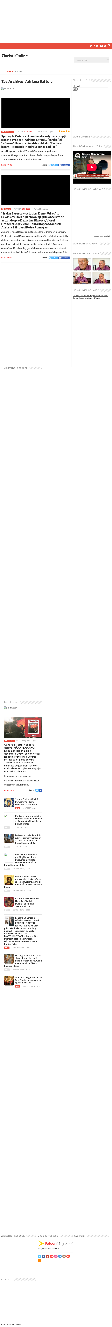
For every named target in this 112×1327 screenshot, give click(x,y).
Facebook (65, 165)
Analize (10, 741)
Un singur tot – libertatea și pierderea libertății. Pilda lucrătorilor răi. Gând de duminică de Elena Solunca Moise (23, 960)
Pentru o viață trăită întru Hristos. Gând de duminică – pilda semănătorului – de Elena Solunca (28, 820)
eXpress (28, 132)
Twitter (54, 165)
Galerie (7, 209)
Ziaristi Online (14, 55)
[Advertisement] (56, 20)
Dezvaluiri (9, 132)
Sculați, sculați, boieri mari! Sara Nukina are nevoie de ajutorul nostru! (28, 980)
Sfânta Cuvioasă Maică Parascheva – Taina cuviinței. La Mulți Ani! (26, 802)
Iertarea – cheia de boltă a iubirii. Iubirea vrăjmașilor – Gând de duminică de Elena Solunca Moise (28, 839)
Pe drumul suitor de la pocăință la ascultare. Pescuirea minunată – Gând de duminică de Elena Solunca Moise (20, 859)
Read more (6, 165)
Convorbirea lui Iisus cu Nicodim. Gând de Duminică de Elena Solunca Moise (27, 902)
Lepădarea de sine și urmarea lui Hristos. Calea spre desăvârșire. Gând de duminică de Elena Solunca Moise (23, 881)
